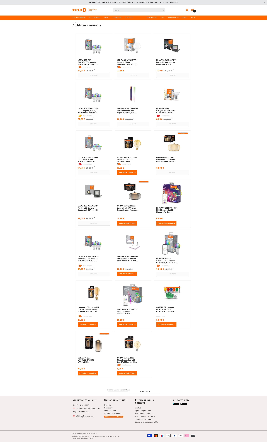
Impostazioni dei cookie (143, 419)
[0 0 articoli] (192, 10)
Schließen (264, 2)
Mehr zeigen (145, 391)
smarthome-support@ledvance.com (85, 416)
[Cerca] (139, 10)
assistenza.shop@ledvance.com (88, 408)
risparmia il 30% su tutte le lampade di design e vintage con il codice (133, 2)
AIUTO (193, 18)
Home (74, 22)
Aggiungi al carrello (127, 172)
